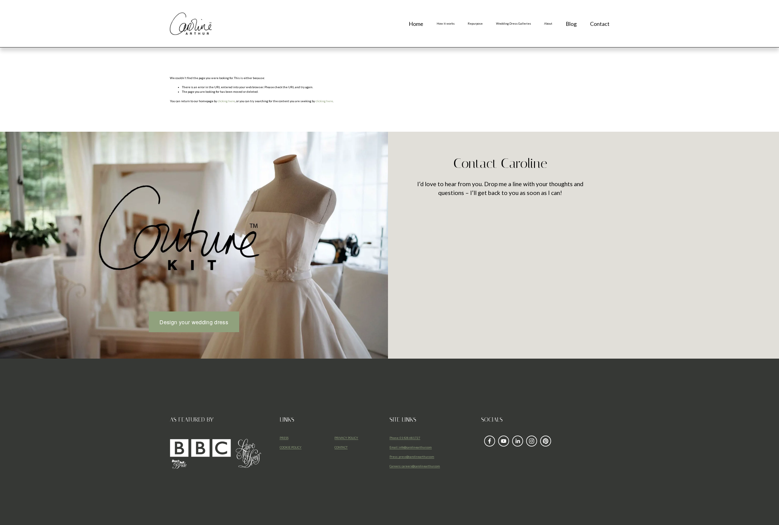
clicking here (226, 101)
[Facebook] (489, 441)
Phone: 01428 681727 (405, 438)
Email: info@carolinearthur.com (411, 447)
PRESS (284, 438)
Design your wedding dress (193, 322)
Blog (571, 23)
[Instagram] (531, 441)
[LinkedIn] (517, 441)
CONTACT (341, 447)
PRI (336, 438)
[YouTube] (503, 441)
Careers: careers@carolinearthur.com (415, 466)
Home (416, 23)
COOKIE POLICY (291, 447)
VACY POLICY (348, 438)
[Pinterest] (545, 441)
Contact (600, 23)
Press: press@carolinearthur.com (412, 456)
